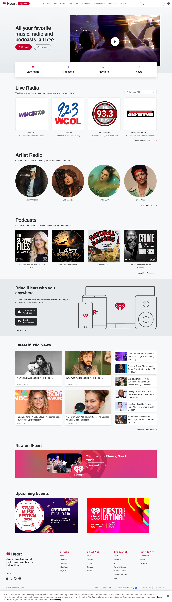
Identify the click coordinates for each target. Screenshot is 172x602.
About (116, 555)
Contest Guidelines (120, 570)
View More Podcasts (146, 273)
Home (142, 559)
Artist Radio (99, 3)
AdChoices (158, 587)
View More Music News (145, 430)
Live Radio (73, 3)
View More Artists (147, 206)
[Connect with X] (11, 578)
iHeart (62, 555)
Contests (90, 567)
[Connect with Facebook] (7, 578)
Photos (89, 570)
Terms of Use (146, 587)
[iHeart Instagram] (15, 578)
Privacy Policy (107, 587)
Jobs (115, 578)
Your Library (59, 3)
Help (96, 587)
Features (90, 559)
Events (89, 563)
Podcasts (86, 3)
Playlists (112, 3)
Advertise (117, 559)
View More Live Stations (144, 141)
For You (46, 3)
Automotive (144, 555)
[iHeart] (9, 3)
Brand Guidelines (120, 567)
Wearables (144, 563)
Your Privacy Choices (124, 587)
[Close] (168, 596)
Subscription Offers (121, 574)
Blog (115, 563)
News (89, 555)
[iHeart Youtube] (19, 578)
